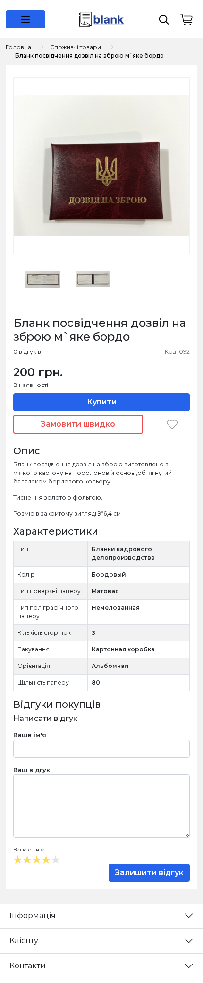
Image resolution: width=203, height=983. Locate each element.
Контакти (27, 965)
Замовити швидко (78, 424)
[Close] (171, 943)
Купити (102, 401)
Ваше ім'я (29, 734)
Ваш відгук (31, 769)
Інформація (32, 915)
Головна (18, 47)
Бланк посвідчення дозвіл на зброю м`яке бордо (89, 55)
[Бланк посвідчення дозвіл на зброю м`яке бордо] (101, 165)
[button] (25, 19)
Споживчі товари (75, 47)
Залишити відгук (149, 872)
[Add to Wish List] (172, 424)
